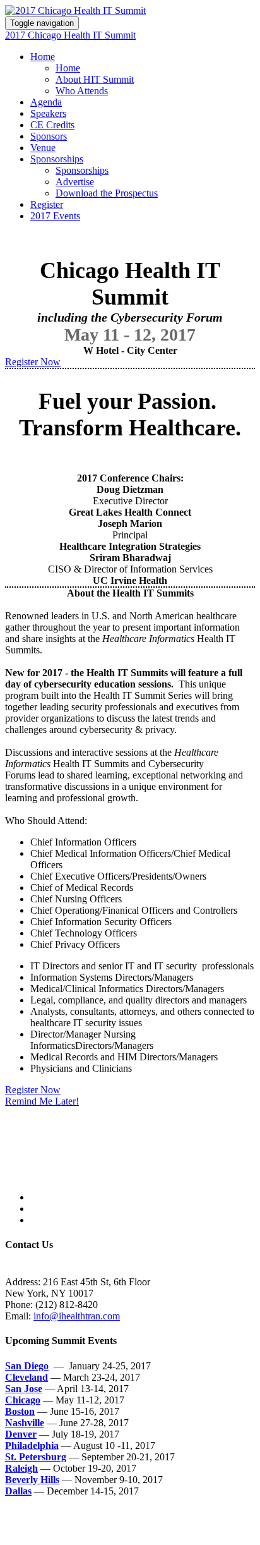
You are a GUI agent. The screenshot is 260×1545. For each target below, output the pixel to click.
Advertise (75, 181)
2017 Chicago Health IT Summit (70, 35)
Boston (20, 1411)
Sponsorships (56, 159)
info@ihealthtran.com (76, 1316)
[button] (33, 361)
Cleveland (26, 1377)
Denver (21, 1434)
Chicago (22, 1400)
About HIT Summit (95, 79)
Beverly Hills (32, 1479)
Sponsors (48, 136)
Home (42, 56)
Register (46, 204)
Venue (43, 147)
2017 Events (55, 215)
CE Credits (52, 124)
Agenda (46, 102)
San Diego (27, 1365)
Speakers (48, 113)
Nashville (24, 1422)
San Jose (23, 1388)
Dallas (18, 1491)
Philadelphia (32, 1445)
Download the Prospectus (107, 193)
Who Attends (82, 90)
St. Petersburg (35, 1456)
